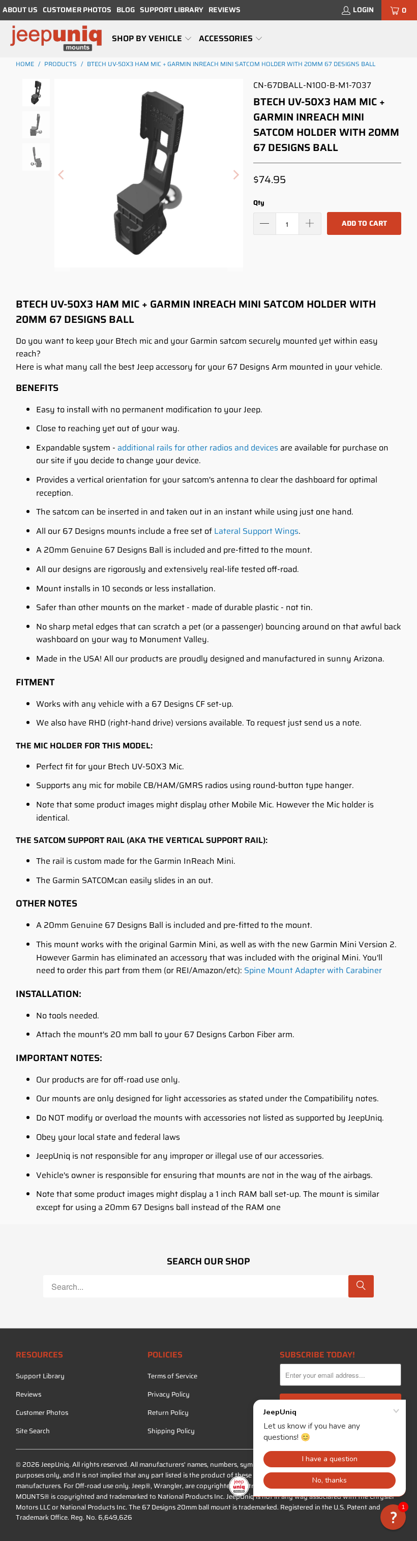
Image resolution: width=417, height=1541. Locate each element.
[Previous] (62, 175)
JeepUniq (55, 1464)
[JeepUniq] (56, 38)
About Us (20, 9)
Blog (125, 9)
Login (363, 9)
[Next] (235, 175)
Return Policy (168, 1412)
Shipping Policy (171, 1431)
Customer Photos (77, 9)
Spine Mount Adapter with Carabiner (313, 970)
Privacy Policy (168, 1394)
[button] (152, 39)
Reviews (224, 9)
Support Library (171, 9)
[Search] (361, 1286)
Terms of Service (172, 1376)
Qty (258, 202)
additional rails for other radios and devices (197, 447)
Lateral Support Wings (256, 531)
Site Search (33, 1431)
